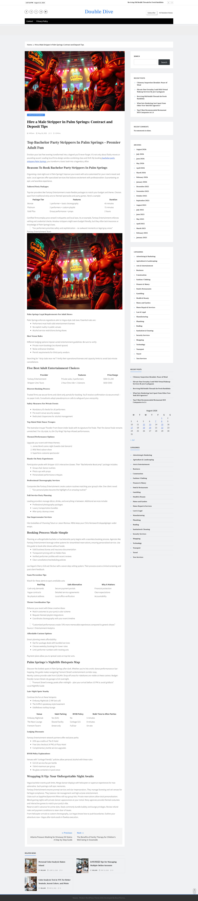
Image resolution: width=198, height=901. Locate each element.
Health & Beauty (142, 298)
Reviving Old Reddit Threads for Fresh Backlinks (151, 388)
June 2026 (140, 159)
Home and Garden (143, 303)
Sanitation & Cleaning (144, 331)
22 (162, 427)
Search (137, 56)
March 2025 (141, 228)
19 (144, 427)
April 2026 (140, 168)
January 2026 (141, 182)
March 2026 (141, 173)
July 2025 (140, 210)
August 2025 (141, 205)
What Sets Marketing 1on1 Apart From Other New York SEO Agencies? (137, 2)
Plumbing (140, 321)
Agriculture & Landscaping (146, 261)
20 (150, 427)
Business (139, 270)
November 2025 (142, 191)
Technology (140, 344)
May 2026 (140, 163)
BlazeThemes (120, 898)
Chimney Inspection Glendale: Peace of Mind (150, 377)
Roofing (139, 326)
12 (144, 424)
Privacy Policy (42, 21)
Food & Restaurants (143, 289)
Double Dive (99, 11)
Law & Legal (141, 312)
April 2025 (140, 224)
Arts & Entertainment (36, 115)
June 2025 (140, 214)
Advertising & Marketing (145, 256)
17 (132, 427)
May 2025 (140, 219)
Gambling (140, 294)
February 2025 (142, 233)
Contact (29, 21)
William (31, 133)
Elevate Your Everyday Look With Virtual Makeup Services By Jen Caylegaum (152, 90)
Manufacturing (142, 317)
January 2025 (141, 237)
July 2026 (140, 154)
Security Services (143, 335)
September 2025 (142, 200)
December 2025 (142, 186)
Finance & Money (143, 284)
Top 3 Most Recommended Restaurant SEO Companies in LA (151, 111)
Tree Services (141, 358)
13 (150, 424)
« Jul (132, 439)
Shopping (140, 340)
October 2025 (141, 196)
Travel (138, 354)
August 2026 (141, 149)
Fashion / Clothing (143, 280)
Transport (140, 349)
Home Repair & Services (145, 307)
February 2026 (142, 177)
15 (162, 424)
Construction (141, 275)
